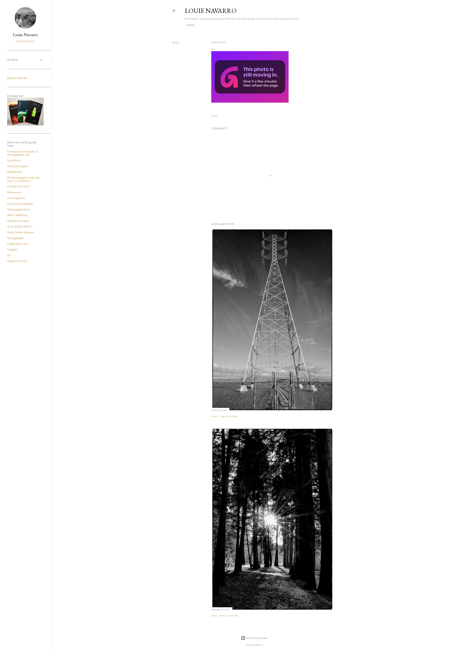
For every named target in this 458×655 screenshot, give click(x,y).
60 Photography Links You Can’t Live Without (23, 179)
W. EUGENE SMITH (19, 226)
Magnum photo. (17, 261)
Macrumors (14, 192)
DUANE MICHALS (18, 186)
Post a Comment (229, 416)
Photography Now (18, 209)
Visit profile (25, 41)
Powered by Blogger (257, 638)
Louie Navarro (211, 10)
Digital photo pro (17, 244)
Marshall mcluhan (18, 221)
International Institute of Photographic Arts (22, 153)
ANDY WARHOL (17, 215)
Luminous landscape (20, 203)
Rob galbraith (15, 238)
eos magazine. (16, 198)
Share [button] (175, 42)
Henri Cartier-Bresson (20, 232)
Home (190, 25)
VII (9, 255)
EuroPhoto (14, 160)
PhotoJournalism (17, 166)
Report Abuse (17, 78)
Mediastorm (14, 172)
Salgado (12, 249)
